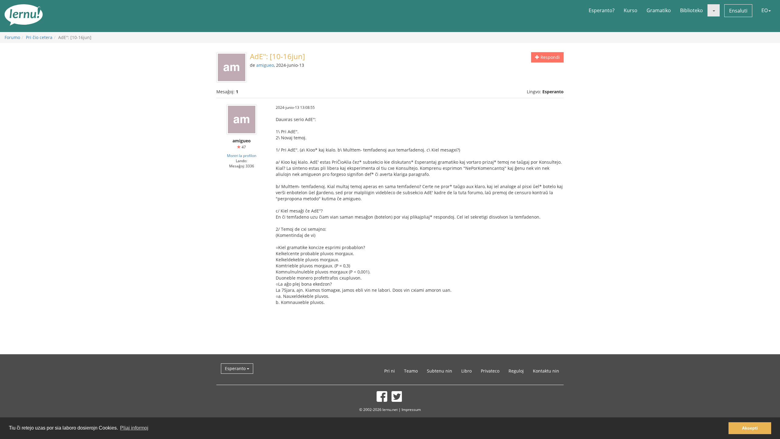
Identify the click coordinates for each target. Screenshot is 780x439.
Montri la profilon (241, 155)
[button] (713, 10)
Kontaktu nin (546, 371)
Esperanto (236, 368)
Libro (466, 371)
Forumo (12, 37)
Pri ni (389, 371)
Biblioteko (691, 10)
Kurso (630, 10)
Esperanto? (602, 10)
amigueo (265, 65)
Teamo (411, 371)
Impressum (411, 409)
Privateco (490, 371)
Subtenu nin (439, 371)
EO (764, 10)
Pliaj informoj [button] (134, 427)
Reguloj (516, 371)
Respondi (549, 57)
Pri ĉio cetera (39, 37)
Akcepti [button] (750, 428)
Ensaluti (738, 10)
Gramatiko (659, 10)
